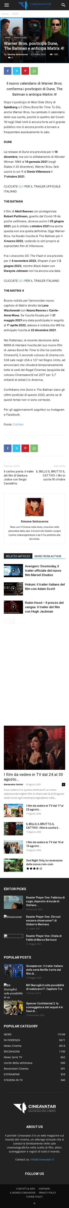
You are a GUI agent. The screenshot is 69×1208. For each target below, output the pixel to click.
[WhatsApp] (34, 71)
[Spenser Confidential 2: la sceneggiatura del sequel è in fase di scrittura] (13, 1008)
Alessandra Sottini (13, 784)
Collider (18, 424)
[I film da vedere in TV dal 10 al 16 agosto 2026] (13, 847)
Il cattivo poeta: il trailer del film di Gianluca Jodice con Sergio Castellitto (19, 477)
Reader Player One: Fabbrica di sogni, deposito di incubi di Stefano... (45, 901)
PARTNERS (44, 1188)
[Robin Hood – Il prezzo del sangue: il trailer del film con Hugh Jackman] (13, 607)
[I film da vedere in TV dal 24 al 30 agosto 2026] (34, 748)
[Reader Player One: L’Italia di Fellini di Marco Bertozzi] (13, 940)
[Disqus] (34, 677)
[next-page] (12, 621)
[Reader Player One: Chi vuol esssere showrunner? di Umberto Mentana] (13, 921)
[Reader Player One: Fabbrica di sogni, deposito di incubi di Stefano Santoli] (13, 902)
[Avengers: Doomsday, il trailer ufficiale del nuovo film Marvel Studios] (13, 570)
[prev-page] (6, 621)
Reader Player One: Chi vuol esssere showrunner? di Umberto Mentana (43, 920)
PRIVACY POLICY (47, 1192)
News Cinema (20, 37)
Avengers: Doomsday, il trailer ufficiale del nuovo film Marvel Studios (43, 570)
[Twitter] (16, 71)
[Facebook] (8, 71)
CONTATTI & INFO (25, 1188)
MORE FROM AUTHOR (48, 556)
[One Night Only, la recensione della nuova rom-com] (13, 865)
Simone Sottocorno (17, 54)
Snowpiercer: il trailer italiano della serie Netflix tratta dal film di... (44, 969)
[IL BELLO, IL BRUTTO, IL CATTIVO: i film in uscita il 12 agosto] (13, 828)
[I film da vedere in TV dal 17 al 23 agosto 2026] (13, 810)
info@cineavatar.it (42, 1159)
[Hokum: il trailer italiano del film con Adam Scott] (13, 588)
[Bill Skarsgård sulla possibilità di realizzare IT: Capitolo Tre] (13, 993)
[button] (6, 5)
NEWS (15, 13)
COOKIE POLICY (34, 1196)
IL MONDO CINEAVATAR (22, 1192)
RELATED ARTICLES (18, 556)
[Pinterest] (25, 71)
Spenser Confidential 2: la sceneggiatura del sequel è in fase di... (44, 1007)
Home (5, 13)
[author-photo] (34, 516)
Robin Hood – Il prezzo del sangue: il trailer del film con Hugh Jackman (44, 607)
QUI (21, 186)
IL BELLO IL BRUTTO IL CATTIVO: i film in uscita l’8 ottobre (50, 475)
